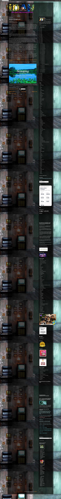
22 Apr (43, 59)
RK (40, 152)
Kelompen (41, 280)
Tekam (41, 165)
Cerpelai (41, 274)
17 (40, 33)
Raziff (41, 291)
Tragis (41, 170)
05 (40, 77)
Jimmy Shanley (42, 114)
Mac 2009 (42, 69)
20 (40, 30)
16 (40, 34)
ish (40, 109)
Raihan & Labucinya (43, 271)
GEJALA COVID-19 (42, 442)
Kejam (41, 118)
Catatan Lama (34, 91)
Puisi (40, 146)
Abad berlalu (42, 85)
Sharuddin (41, 309)
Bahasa (41, 92)
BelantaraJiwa (42, 337)
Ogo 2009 (42, 48)
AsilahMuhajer (42, 273)
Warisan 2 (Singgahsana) (14, 19)
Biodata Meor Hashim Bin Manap (42, 477)
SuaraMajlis (41, 297)
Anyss (41, 269)
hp (40, 105)
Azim (41, 91)
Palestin (41, 136)
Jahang (41, 111)
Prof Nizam (41, 145)
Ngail (40, 135)
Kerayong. (41, 125)
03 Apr (43, 65)
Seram (41, 157)
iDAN (45, 18)
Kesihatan (41, 128)
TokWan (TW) (42, 169)
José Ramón (42, 298)
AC (40, 86)
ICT (40, 107)
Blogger (36, 491)
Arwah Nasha (42, 90)
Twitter (41, 171)
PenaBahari (41, 293)
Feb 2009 (42, 70)
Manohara (41, 130)
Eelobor (41, 281)
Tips (40, 167)
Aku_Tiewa (41, 289)
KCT (40, 117)
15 (40, 35)
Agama (41, 87)
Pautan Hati (41, 138)
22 (40, 28)
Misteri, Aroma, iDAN (43, 260)
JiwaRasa (41, 310)
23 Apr (43, 58)
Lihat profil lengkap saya (42, 25)
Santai (41, 153)
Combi (41, 268)
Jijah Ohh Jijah (42, 279)
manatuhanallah (42, 311)
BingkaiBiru (41, 290)
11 (40, 40)
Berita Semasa (42, 93)
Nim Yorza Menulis (42, 374)
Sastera (41, 154)
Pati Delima (41, 137)
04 (40, 78)
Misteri (41, 132)
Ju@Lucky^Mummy (43, 288)
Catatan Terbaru (12, 91)
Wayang (41, 173)
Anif (40, 88)
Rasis (41, 149)
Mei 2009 (42, 52)
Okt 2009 (42, 46)
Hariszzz (41, 301)
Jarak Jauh (41, 112)
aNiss (41, 277)
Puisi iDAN (41, 259)
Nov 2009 (42, 45)
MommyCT (41, 294)
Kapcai (41, 116)
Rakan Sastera (42, 148)
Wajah (41, 172)
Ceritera (41, 96)
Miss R (41, 379)
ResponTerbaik (42, 151)
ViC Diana (41, 270)
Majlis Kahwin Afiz (42, 129)
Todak (41, 168)
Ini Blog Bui (41, 373)
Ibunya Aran (41, 272)
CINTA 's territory (42, 377)
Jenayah (41, 113)
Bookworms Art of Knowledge (44, 375)
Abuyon (41, 278)
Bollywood (41, 95)
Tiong (41, 166)
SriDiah (41, 296)
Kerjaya (41, 127)
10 (40, 41)
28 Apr (43, 54)
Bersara (41, 94)
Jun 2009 (42, 51)
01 (40, 79)
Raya (41, 150)
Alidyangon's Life (42, 300)
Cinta (41, 97)
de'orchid (41, 276)
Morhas (41, 299)
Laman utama (23, 91)
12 (40, 39)
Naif (40, 134)
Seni (40, 156)
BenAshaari (41, 338)
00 (40, 80)
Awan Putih (41, 308)
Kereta (41, 126)
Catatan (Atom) (14, 93)
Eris (40, 275)
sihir (40, 158)
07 (40, 74)
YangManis (41, 295)
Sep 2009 (42, 47)
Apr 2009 (42, 53)
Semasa (41, 155)
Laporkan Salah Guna (43, 175)
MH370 (41, 131)
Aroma (41, 89)
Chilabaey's (41, 376)
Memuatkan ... (41, 396)
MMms (41, 133)
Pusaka (41, 147)
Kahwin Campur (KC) (43, 115)
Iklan (40, 108)
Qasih (41, 292)
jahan (41, 110)
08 (40, 73)
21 (40, 29)
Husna (41, 106)
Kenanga (41, 378)
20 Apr (43, 60)
